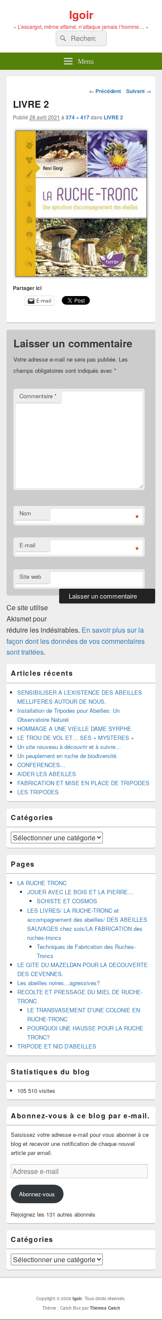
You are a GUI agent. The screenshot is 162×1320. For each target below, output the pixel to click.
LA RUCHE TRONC (42, 883)
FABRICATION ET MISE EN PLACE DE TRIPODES (83, 783)
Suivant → (138, 91)
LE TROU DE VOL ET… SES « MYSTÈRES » (75, 737)
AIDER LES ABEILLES (46, 774)
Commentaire (38, 396)
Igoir (81, 14)
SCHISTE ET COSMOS (67, 901)
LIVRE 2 (113, 117)
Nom (25, 513)
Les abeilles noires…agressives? (58, 983)
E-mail (27, 545)
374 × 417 (77, 117)
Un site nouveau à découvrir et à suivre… (69, 747)
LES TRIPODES (38, 792)
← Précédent (105, 91)
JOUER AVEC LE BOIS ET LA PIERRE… (80, 892)
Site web (30, 576)
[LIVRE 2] (81, 276)
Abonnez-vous (37, 1194)
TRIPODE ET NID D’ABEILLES (56, 1046)
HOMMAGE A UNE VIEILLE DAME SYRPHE (74, 728)
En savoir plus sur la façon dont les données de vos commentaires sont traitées (75, 641)
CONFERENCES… (41, 765)
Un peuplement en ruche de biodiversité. (67, 756)
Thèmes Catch (105, 1308)
